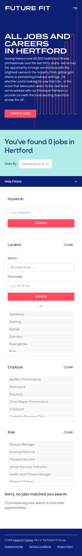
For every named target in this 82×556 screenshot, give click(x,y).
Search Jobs (20, 113)
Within (12, 258)
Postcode (15, 276)
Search (41, 223)
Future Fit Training (23, 540)
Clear (68, 245)
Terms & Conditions (40, 546)
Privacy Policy (65, 546)
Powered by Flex (14, 546)
